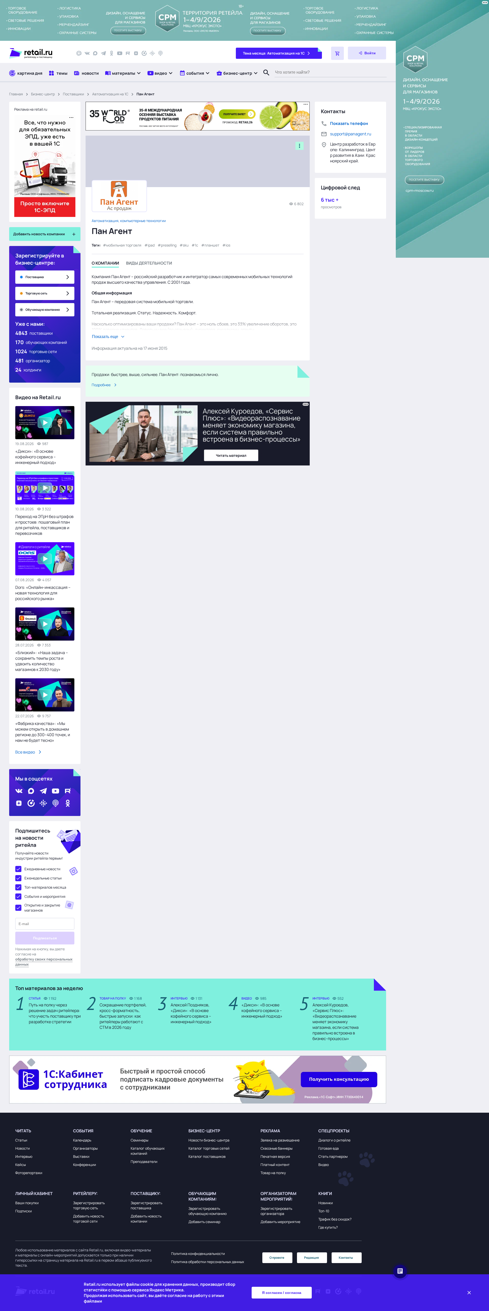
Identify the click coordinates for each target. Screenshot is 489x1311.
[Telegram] (103, 53)
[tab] (105, 264)
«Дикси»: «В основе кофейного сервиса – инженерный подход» (35, 456)
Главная (16, 94)
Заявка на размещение (280, 1140)
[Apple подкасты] (160, 53)
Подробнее (101, 384)
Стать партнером (333, 1156)
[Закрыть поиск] (264, 77)
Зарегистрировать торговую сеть (89, 1205)
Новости (22, 1148)
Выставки (81, 1156)
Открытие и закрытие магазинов (42, 908)
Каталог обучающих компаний (148, 1151)
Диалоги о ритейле (334, 1140)
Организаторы (85, 1148)
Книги (325, 1193)
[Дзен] (136, 53)
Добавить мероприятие (280, 1221)
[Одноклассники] (111, 53)
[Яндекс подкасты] (144, 53)
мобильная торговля (123, 245)
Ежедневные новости (42, 868)
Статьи (21, 1140)
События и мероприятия (44, 896)
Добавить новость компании (146, 1219)
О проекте (276, 1257)
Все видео (25, 752)
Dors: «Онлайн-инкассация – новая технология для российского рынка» (43, 593)
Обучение (141, 1131)
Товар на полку (273, 1172)
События (83, 1131)
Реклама (270, 1131)
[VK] (87, 53)
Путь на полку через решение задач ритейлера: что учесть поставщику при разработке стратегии (55, 1013)
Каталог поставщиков (207, 1156)
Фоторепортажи (28, 1172)
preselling (168, 245)
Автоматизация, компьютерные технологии (129, 220)
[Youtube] (119, 53)
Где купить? (328, 1227)
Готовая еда (328, 1148)
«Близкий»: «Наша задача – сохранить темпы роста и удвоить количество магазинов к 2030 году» (41, 661)
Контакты (346, 1257)
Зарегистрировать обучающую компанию (207, 1211)
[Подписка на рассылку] (79, 53)
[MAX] (95, 53)
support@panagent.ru (350, 134)
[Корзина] (337, 53)
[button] (123, 73)
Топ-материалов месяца (45, 887)
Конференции (84, 1164)
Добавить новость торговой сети (88, 1219)
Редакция (311, 1257)
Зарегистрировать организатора (276, 1211)
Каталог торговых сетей (208, 1148)
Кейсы (20, 1164)
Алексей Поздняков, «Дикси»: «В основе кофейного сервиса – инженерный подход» (191, 1013)
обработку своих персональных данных (44, 962)
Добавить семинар (204, 1221)
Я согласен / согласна (281, 1293)
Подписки (23, 1211)
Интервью (23, 1156)
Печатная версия (275, 1156)
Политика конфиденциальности (198, 1253)
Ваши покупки (27, 1202)
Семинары (139, 1140)
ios (228, 245)
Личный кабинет (34, 1193)
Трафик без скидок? (334, 1219)
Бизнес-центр (43, 94)
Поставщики (73, 94)
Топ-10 (323, 1211)
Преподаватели (144, 1161)
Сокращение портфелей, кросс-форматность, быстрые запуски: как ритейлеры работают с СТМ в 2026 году (123, 1016)
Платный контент (275, 1164)
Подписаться (45, 938)
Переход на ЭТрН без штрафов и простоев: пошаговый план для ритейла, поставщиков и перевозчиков (44, 525)
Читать (23, 1131)
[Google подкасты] (152, 53)
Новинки (325, 1202)
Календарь (82, 1140)
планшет (212, 245)
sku (185, 245)
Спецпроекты (333, 1131)
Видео (323, 1164)
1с (196, 245)
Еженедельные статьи (43, 878)
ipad (151, 245)
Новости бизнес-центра (208, 1140)
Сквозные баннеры (276, 1148)
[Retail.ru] (38, 53)
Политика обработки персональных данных (207, 1261)
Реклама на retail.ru (30, 109)
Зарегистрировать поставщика (146, 1205)
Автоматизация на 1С (110, 94)
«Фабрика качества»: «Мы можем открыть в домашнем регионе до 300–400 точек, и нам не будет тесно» (42, 732)
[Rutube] (127, 53)
